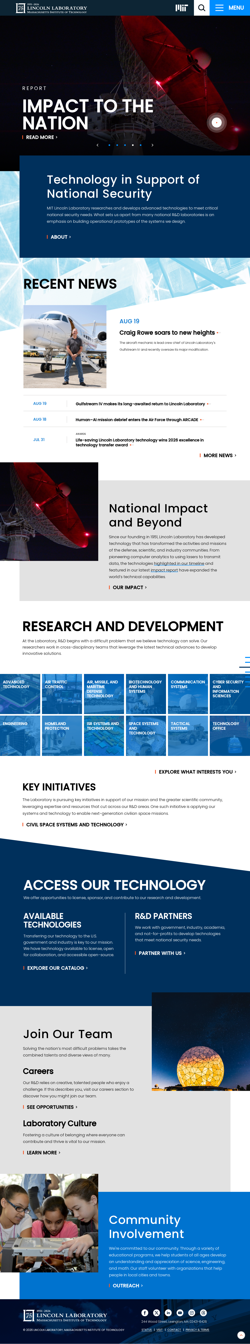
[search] (202, 8)
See (50, 1107)
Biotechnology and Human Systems (145, 686)
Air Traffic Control (56, 684)
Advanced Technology (16, 684)
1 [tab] (109, 145)
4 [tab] (133, 145)
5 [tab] (141, 145)
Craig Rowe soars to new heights (167, 332)
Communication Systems (188, 684)
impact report (164, 570)
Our (128, 587)
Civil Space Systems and (75, 824)
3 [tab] (125, 145)
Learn (42, 1152)
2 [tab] (117, 145)
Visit (159, 1329)
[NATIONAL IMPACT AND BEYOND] (244, 667)
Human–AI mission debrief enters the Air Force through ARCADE (137, 419)
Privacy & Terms (197, 1329)
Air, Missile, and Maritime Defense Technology (102, 689)
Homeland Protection (57, 726)
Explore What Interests (196, 771)
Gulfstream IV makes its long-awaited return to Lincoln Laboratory (140, 404)
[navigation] (230, 8)
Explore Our (55, 968)
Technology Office (226, 726)
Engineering (15, 723)
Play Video (217, 123)
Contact (174, 1329)
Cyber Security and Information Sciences (228, 689)
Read (40, 137)
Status (147, 1329)
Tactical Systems (180, 726)
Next (152, 145)
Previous (98, 145)
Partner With (160, 953)
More (218, 455)
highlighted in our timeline (179, 563)
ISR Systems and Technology (103, 726)
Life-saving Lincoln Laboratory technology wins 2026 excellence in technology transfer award (140, 442)
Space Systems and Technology (143, 728)
